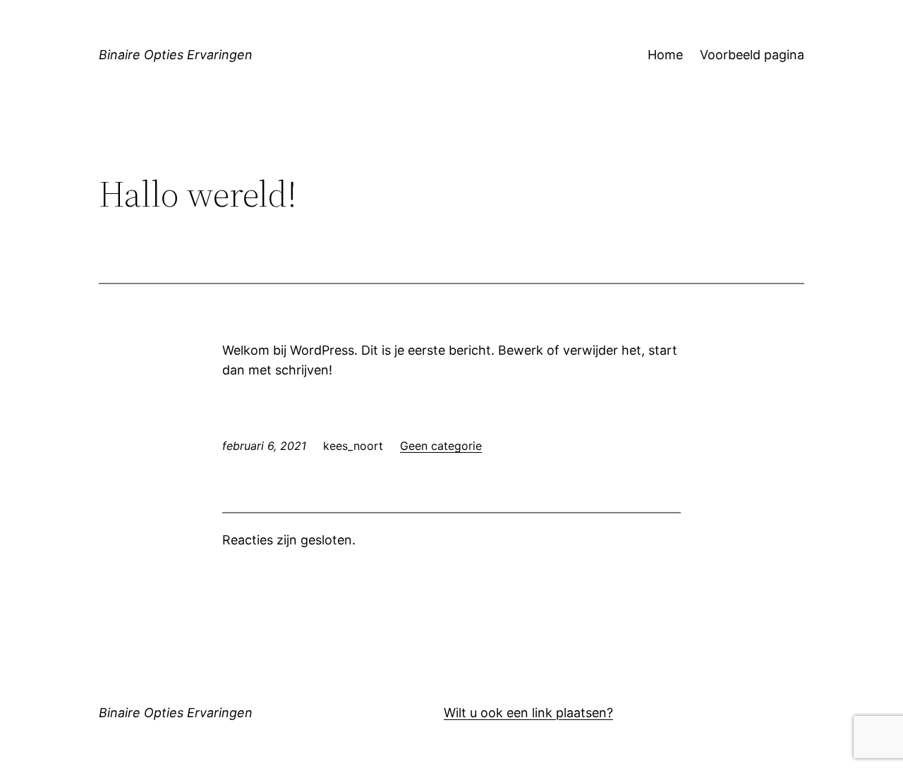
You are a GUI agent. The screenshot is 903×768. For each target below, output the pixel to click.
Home (665, 54)
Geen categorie (441, 446)
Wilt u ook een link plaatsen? (528, 712)
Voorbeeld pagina (752, 54)
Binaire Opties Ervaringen (176, 54)
